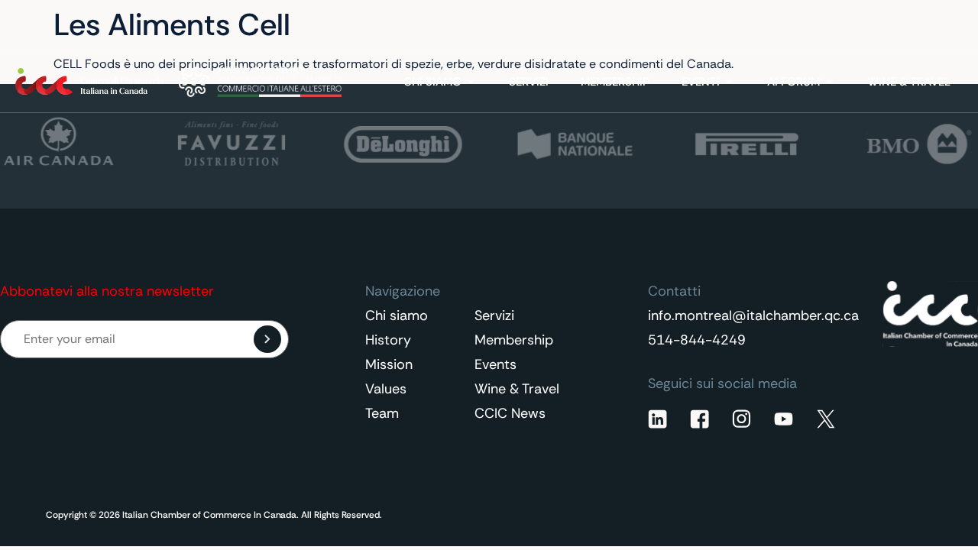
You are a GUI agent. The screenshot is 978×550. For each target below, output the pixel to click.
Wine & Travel (516, 389)
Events (495, 364)
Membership (513, 340)
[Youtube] (783, 419)
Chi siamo (396, 315)
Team (382, 413)
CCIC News (510, 413)
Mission (389, 364)
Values (385, 389)
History (388, 340)
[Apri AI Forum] (829, 82)
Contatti (827, 25)
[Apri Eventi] (729, 82)
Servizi (494, 315)
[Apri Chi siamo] (471, 82)
